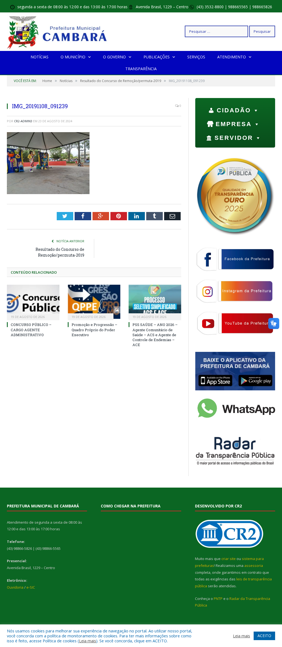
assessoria (253, 565)
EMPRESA (234, 124)
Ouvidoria (15, 587)
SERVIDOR (234, 137)
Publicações (156, 56)
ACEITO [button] (264, 635)
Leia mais (87, 640)
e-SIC (30, 587)
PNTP (218, 598)
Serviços (196, 56)
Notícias (39, 56)
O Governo (114, 56)
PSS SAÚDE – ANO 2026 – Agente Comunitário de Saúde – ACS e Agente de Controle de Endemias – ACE (155, 334)
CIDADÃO (234, 110)
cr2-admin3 (23, 121)
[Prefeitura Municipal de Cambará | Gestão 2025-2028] (58, 31)
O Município (73, 56)
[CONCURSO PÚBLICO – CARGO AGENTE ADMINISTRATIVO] (33, 302)
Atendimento (231, 56)
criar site (228, 558)
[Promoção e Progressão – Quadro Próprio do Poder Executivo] (94, 302)
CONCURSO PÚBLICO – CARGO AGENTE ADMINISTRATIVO (31, 329)
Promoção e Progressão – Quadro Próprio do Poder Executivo (94, 329)
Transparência (141, 68)
